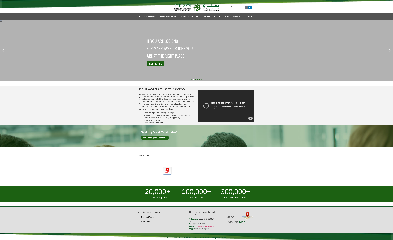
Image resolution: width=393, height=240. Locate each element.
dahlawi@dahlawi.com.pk (204, 226)
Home (138, 16)
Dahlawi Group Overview (168, 16)
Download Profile (147, 217)
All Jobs (217, 16)
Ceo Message (149, 16)
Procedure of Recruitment (190, 16)
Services (207, 16)
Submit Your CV (251, 16)
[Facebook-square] (246, 7)
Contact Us (237, 16)
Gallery (226, 16)
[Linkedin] (250, 7)
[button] (3, 50)
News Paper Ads (147, 222)
